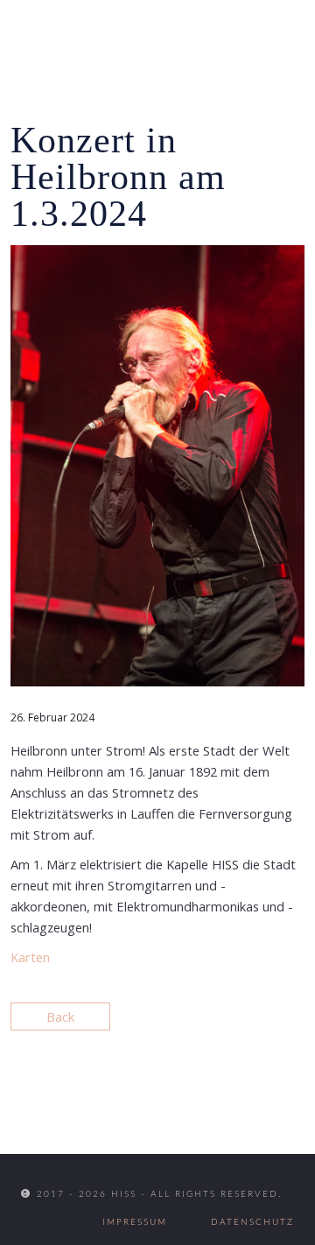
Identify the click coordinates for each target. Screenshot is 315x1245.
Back (60, 1016)
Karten (30, 957)
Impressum (134, 1222)
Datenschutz (252, 1222)
